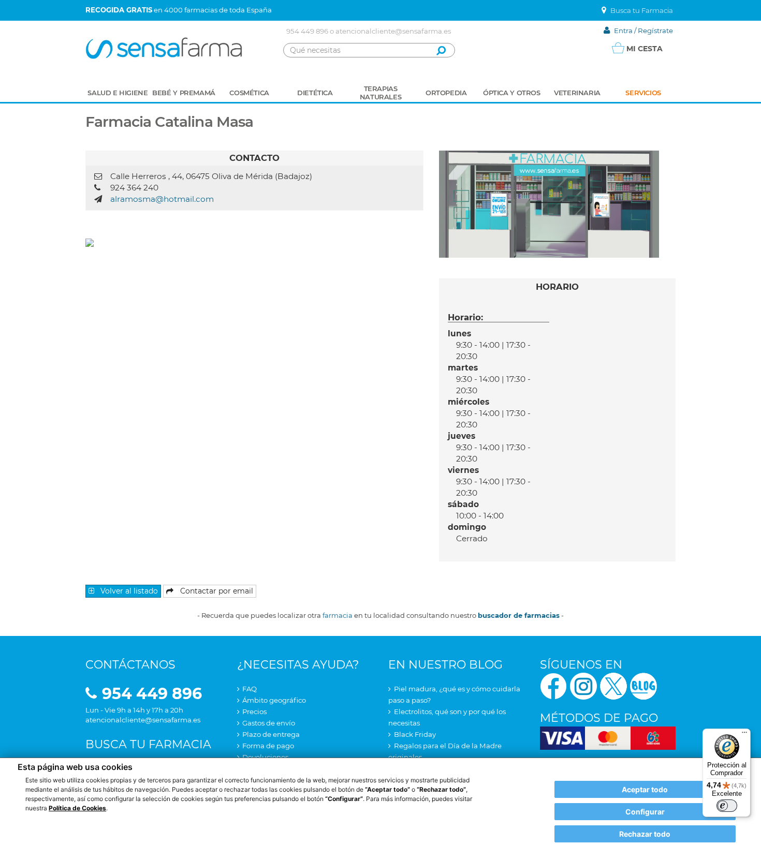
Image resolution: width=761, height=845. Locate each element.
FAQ (249, 689)
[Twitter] (613, 685)
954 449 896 (307, 31)
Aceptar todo (645, 789)
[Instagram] (583, 685)
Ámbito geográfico (274, 700)
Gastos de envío (268, 723)
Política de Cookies (77, 808)
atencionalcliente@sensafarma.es (393, 31)
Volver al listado (128, 591)
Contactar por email (215, 591)
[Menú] (744, 735)
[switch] (726, 805)
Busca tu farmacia (148, 744)
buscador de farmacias (519, 615)
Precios (254, 711)
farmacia (338, 615)
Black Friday (415, 734)
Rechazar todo (644, 833)
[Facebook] (553, 685)
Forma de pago (268, 746)
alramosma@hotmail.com (162, 199)
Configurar (645, 811)
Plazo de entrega (271, 734)
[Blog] (643, 685)
